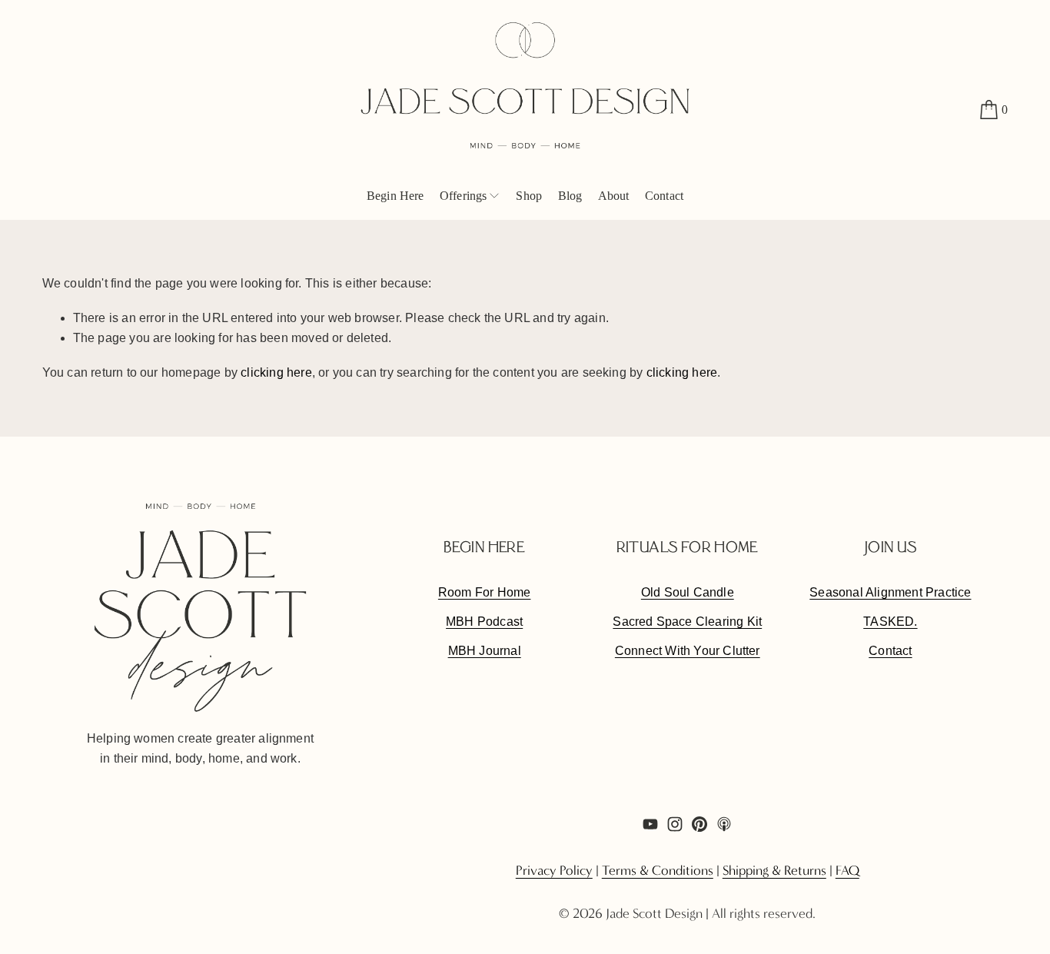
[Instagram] (675, 824)
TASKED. (890, 621)
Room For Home (484, 592)
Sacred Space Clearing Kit (687, 621)
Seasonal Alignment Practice (890, 592)
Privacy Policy (554, 871)
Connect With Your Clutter (687, 650)
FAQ (847, 871)
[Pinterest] (699, 824)
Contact (664, 195)
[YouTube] (650, 824)
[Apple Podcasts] (724, 824)
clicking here (276, 372)
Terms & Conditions (657, 871)
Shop (529, 195)
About (614, 195)
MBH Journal (484, 650)
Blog (570, 195)
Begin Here (395, 195)
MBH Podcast (484, 621)
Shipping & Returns (774, 871)
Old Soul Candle (687, 592)
